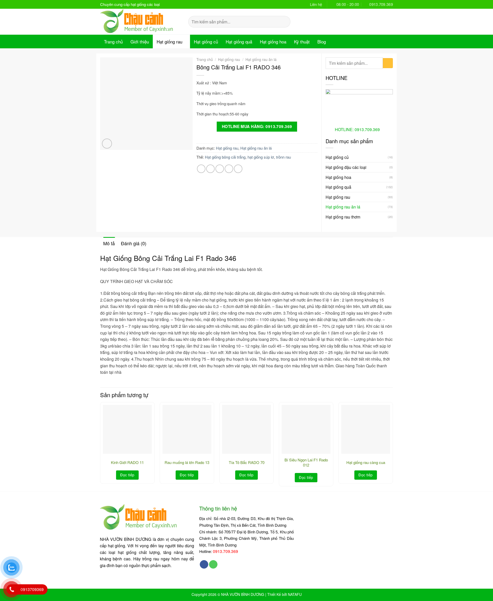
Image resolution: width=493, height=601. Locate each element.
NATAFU (295, 594)
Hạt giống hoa (273, 41)
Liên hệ (316, 4)
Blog (321, 41)
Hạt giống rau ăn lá (261, 59)
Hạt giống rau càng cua (365, 462)
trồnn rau (283, 157)
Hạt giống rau (169, 41)
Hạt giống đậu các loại (346, 167)
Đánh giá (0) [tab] (133, 243)
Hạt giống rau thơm (343, 217)
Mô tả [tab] (109, 243)
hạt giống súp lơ (261, 157)
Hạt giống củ (206, 41)
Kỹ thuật (302, 41)
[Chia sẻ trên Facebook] (201, 169)
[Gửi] (285, 21)
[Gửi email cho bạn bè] (219, 169)
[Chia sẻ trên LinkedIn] (238, 169)
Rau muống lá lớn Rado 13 (187, 462)
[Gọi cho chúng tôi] (213, 564)
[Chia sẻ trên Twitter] (210, 169)
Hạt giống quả (239, 41)
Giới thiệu (139, 41)
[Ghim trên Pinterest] (229, 169)
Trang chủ (113, 41)
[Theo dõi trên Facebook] (204, 564)
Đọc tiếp (127, 474)
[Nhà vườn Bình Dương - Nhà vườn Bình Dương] (140, 21)
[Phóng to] (107, 144)
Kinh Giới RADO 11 (127, 462)
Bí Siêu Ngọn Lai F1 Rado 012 (306, 462)
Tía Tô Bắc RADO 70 (246, 462)
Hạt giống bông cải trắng (225, 157)
